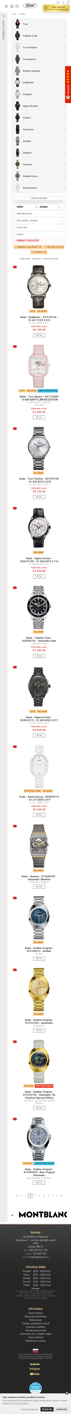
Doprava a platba (35, 1326)
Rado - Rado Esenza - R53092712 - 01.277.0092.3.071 (39, 798)
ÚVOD (12, 5)
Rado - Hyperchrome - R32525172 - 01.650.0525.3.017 (39, 719)
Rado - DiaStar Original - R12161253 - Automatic (39, 1021)
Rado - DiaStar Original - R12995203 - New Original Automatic (39, 1172)
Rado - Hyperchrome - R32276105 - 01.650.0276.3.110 (39, 560)
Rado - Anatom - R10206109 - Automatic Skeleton (39, 878)
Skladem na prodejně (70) (29, 247)
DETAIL (39, 335)
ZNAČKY (17, 5)
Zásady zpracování (35, 1330)
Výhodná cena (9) (55, 247)
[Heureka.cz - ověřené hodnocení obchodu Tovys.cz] (35, 1388)
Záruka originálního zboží (35, 1323)
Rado (22, 14)
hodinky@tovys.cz (38, 1257)
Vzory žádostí (35, 1337)
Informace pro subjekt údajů (35, 1333)
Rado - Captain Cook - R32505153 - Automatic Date (39, 639)
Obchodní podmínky (35, 1316)
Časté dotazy (35, 1313)
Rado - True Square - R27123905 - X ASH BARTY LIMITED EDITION (39, 398)
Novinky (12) (40, 252)
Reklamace (35, 1320)
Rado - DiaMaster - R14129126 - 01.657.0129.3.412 (39, 319)
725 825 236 (39, 1253)
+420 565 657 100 (37, 1250)
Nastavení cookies (35, 1340)
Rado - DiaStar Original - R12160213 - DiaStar (39, 950)
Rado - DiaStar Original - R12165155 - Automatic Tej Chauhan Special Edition (39, 1094)
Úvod (14, 14)
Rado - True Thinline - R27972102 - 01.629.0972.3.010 (39, 480)
